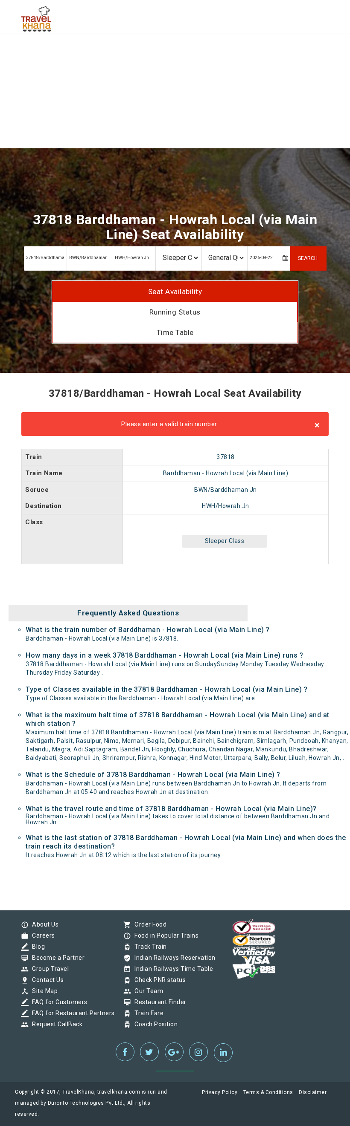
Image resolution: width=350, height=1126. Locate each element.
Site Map (43, 990)
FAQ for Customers (58, 1002)
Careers (41, 935)
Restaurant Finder (158, 1002)
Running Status (175, 312)
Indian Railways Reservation (173, 957)
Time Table (175, 332)
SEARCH (308, 258)
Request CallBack (55, 1024)
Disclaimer (313, 1092)
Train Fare (146, 1013)
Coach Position (154, 1024)
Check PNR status (158, 979)
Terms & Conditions (268, 1092)
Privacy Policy (219, 1092)
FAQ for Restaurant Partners (71, 1013)
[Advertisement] (175, 59)
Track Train (148, 946)
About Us (43, 924)
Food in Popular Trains (164, 935)
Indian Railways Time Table (171, 968)
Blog (36, 946)
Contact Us (46, 979)
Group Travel (48, 968)
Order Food (148, 924)
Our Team (146, 990)
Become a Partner (56, 957)
